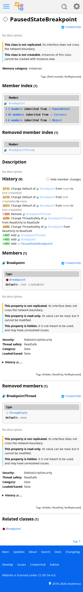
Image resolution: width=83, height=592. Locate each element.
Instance (60, 114)
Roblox (54, 564)
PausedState (61, 109)
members (15, 109)
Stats (58, 552)
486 (7, 218)
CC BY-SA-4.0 (46, 575)
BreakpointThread (22, 150)
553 (7, 205)
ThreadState (18, 412)
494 (7, 214)
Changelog (72, 552)
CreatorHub (73, 27)
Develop (7, 564)
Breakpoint (17, 103)
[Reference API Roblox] (42, 6)
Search (45, 552)
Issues (21, 564)
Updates (19, 552)
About (33, 552)
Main (5, 552)
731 (7, 188)
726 (7, 197)
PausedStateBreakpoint (37, 243)
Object (57, 120)
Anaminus (74, 584)
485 (7, 235)
